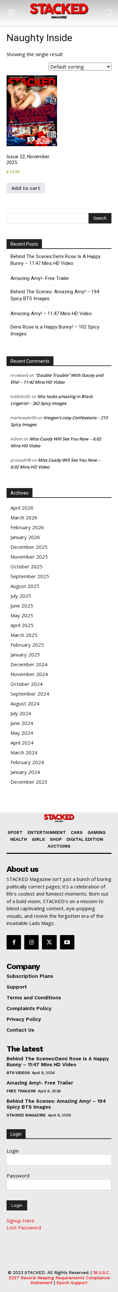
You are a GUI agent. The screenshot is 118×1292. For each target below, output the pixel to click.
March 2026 (23, 517)
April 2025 (21, 625)
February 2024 (27, 762)
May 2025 (21, 615)
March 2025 (23, 635)
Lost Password (24, 1227)
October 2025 (26, 566)
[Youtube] (67, 942)
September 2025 (29, 576)
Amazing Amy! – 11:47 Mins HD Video (51, 313)
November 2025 (29, 556)
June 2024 (21, 723)
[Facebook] (14, 942)
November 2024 (29, 674)
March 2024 (23, 752)
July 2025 (20, 595)
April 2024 (21, 742)
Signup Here (20, 1220)
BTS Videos (18, 1072)
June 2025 (21, 605)
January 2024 (25, 772)
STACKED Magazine (26, 1115)
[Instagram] (31, 942)
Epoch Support (72, 1282)
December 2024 (29, 664)
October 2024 (26, 684)
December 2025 (29, 547)
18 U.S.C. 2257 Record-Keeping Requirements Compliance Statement (59, 1277)
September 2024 (29, 693)
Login (13, 1150)
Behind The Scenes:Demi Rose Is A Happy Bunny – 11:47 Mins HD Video (55, 260)
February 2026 (27, 527)
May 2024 (21, 733)
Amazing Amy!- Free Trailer (39, 278)
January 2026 (25, 537)
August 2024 (24, 703)
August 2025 (24, 586)
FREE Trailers (21, 1091)
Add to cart (25, 188)
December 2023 (29, 781)
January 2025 (25, 654)
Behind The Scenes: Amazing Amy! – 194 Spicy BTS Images (54, 295)
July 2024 (20, 713)
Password (18, 1175)
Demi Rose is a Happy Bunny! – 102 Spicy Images (54, 330)
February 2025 (27, 644)
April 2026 (21, 507)
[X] (49, 942)
